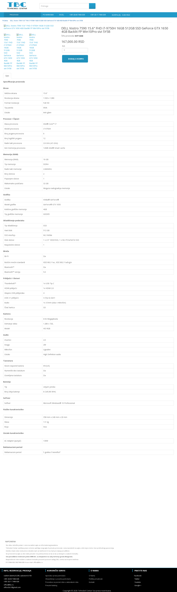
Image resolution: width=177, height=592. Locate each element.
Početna (5, 21)
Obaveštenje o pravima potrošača (58, 579)
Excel (61, 15)
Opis (7, 75)
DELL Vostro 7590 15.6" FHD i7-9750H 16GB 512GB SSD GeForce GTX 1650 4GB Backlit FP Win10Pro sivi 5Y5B (46, 21)
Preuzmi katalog (51, 585)
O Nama (92, 576)
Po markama (48, 15)
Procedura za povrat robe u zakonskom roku (61, 582)
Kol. (63, 46)
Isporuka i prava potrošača (55, 576)
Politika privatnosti (95, 579)
